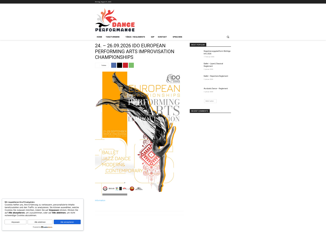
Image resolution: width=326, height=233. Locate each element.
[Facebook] (226, 1)
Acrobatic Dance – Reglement (216, 89)
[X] (119, 65)
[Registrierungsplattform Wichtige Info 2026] (196, 54)
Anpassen (15, 222)
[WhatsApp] (131, 65)
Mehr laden (210, 101)
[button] (228, 37)
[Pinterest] (125, 65)
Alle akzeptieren (67, 222)
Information (100, 200)
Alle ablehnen (40, 222)
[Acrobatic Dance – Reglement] (196, 91)
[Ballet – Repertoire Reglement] (196, 79)
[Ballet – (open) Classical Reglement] (196, 66)
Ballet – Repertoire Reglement (216, 76)
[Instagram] (229, 1)
